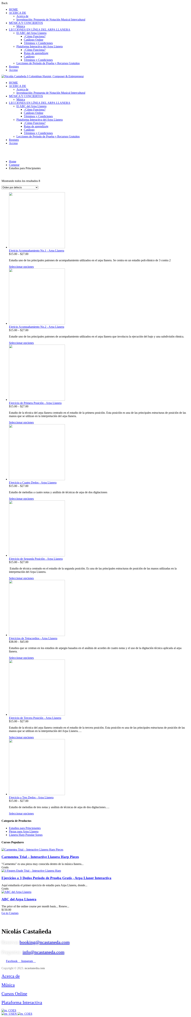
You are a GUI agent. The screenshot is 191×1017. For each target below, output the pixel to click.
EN (15, 1013)
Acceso (13, 70)
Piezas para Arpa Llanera (23, 831)
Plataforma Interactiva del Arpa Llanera (39, 46)
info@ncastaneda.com (43, 952)
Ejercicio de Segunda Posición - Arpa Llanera (36, 558)
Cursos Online (14, 993)
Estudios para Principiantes (25, 828)
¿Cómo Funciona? (35, 36)
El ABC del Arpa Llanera (31, 33)
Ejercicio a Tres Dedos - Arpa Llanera (31, 797)
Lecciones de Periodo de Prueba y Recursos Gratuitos (48, 63)
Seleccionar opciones (21, 266)
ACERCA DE (17, 12)
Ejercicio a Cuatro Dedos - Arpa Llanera (33, 482)
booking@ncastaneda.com (45, 942)
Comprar (14, 164)
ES (14, 1010)
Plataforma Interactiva (21, 1002)
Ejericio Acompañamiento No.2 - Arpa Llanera (36, 326)
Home (12, 161)
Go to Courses (9, 913)
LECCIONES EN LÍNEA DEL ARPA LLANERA (39, 29)
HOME (13, 9)
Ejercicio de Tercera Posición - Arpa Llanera (35, 717)
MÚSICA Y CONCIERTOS (26, 22)
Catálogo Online (33, 39)
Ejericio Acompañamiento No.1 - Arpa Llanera (36, 250)
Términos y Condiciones (38, 43)
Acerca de (22, 16)
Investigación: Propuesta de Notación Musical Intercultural (50, 19)
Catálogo (29, 56)
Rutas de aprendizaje (36, 53)
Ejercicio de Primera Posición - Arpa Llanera (35, 403)
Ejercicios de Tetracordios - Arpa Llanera (33, 638)
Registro (14, 66)
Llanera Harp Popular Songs (26, 834)
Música (20, 26)
